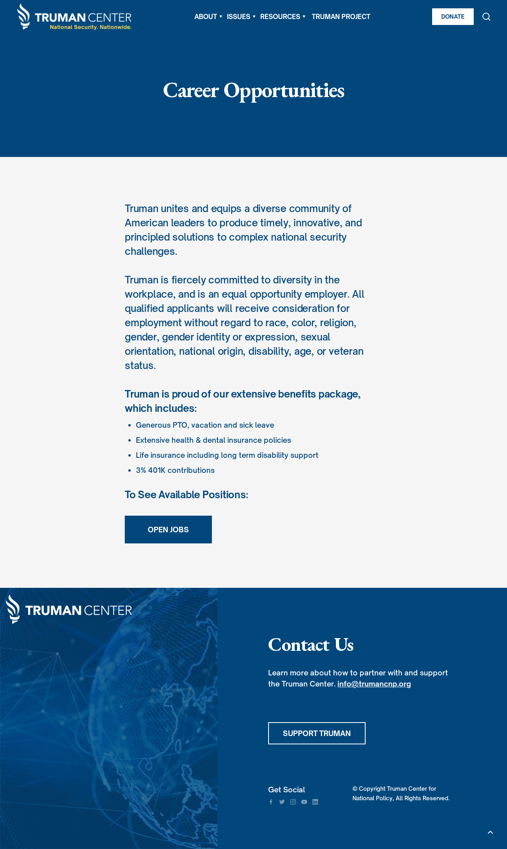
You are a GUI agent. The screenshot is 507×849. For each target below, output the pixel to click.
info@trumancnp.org (374, 683)
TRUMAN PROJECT (341, 17)
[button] (208, 16)
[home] (75, 17)
